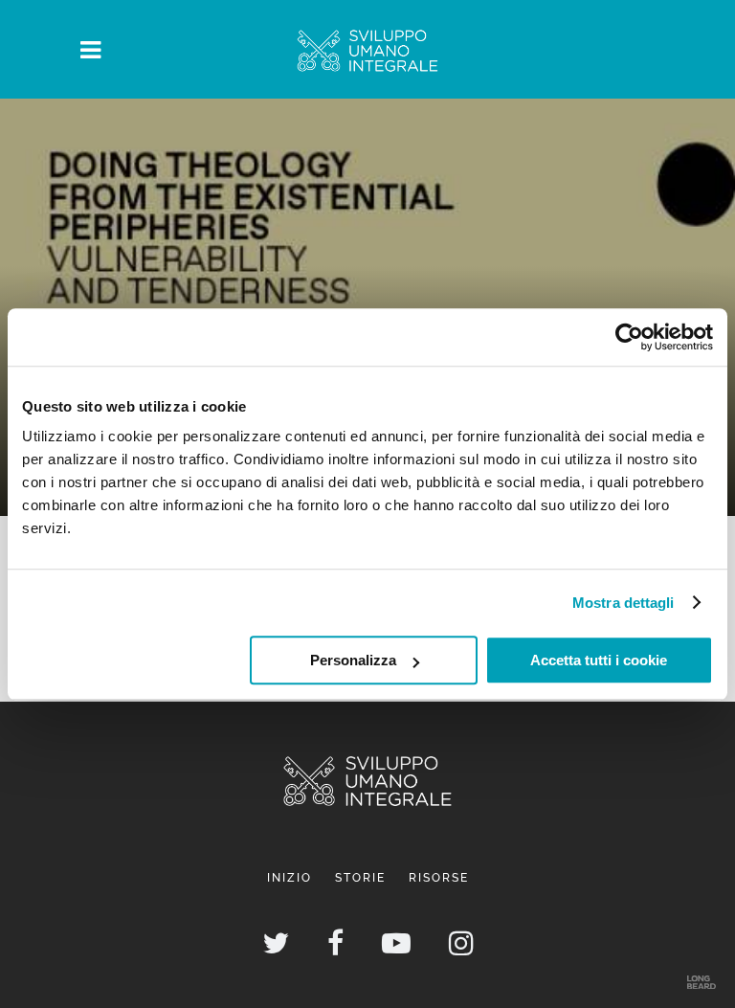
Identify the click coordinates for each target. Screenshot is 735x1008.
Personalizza (353, 660)
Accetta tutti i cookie (598, 660)
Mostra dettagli (623, 602)
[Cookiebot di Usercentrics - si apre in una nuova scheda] (629, 337)
